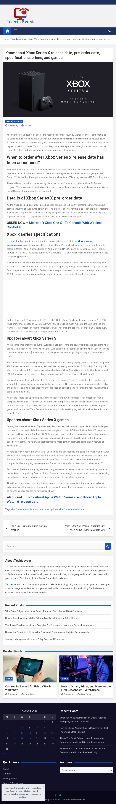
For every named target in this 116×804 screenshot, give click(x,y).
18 (14, 738)
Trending (18, 121)
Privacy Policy (10, 778)
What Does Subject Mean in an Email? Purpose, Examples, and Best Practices (43, 611)
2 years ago (13, 694)
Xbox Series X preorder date (24, 509)
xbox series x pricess (48, 509)
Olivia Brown (86, 694)
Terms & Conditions (13, 783)
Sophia (27, 125)
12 (22, 733)
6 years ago (13, 125)
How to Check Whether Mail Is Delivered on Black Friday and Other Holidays (42, 618)
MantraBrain (79, 799)
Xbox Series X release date (71, 509)
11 (14, 733)
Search (108, 546)
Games (9, 121)
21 (37, 738)
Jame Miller (29, 694)
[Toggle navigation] (15, 30)
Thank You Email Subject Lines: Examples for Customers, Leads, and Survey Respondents (49, 625)
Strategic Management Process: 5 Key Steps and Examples (34, 639)
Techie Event (11, 584)
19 (22, 738)
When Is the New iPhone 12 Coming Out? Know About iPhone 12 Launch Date (85, 528)
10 (7, 733)
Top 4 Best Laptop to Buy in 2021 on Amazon (29, 528)
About (6, 769)
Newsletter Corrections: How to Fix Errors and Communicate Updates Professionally (47, 632)
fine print (21, 791)
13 (29, 733)
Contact (7, 773)
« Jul (5, 753)
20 (29, 738)
